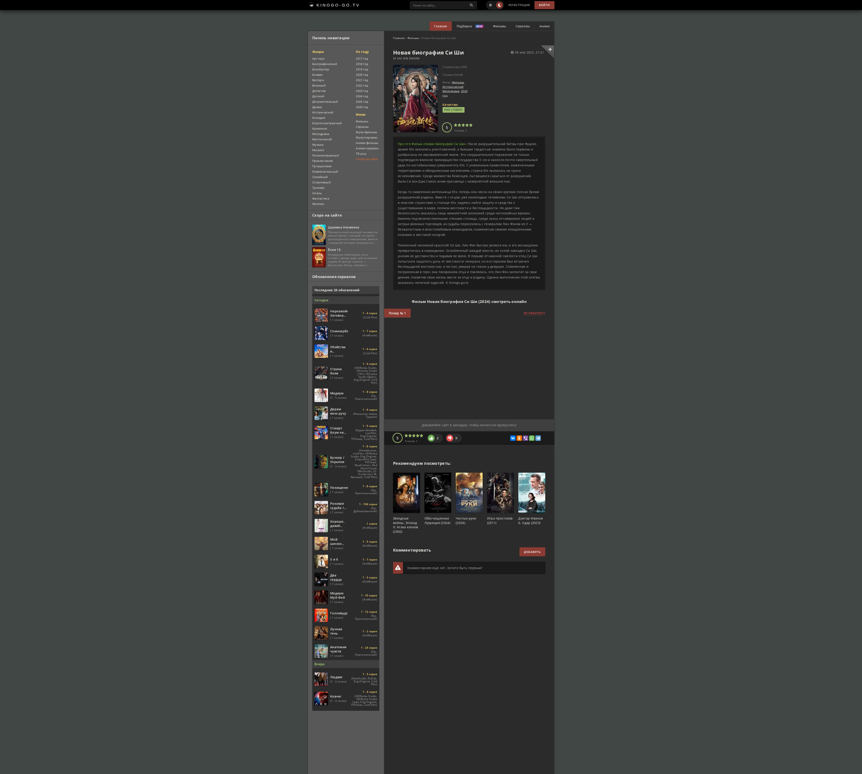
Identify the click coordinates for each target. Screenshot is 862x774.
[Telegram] (538, 438)
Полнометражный (325, 155)
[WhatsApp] (531, 438)
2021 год (362, 80)
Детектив (318, 91)
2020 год (362, 75)
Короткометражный (327, 123)
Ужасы (317, 193)
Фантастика (320, 198)
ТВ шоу (361, 154)
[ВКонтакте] (513, 438)
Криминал (319, 128)
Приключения (322, 161)
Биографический (324, 64)
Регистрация (519, 5)
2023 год (362, 91)
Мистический (322, 139)
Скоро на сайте (367, 159)
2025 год (362, 102)
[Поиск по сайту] (471, 5)
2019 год (362, 69)
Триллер (318, 188)
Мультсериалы (366, 137)
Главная (440, 26)
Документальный (325, 102)
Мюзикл (318, 150)
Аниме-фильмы (367, 143)
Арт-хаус (318, 59)
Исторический (452, 87)
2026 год (362, 107)
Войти (544, 5)
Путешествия (321, 166)
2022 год (362, 85)
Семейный (320, 177)
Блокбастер (320, 69)
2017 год (362, 59)
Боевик (317, 75)
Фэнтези (318, 204)
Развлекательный (325, 172)
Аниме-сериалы (367, 148)
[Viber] (525, 438)
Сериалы (523, 26)
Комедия (318, 118)
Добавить (532, 552)
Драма (317, 107)
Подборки (464, 26)
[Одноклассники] (519, 438)
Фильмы (499, 26)
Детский (318, 96)
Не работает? (534, 313)
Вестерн (318, 80)
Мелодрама (451, 91)
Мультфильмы (366, 132)
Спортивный (321, 182)
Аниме (544, 26)
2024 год (362, 96)
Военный (318, 85)
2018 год (362, 64)
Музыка (318, 145)
